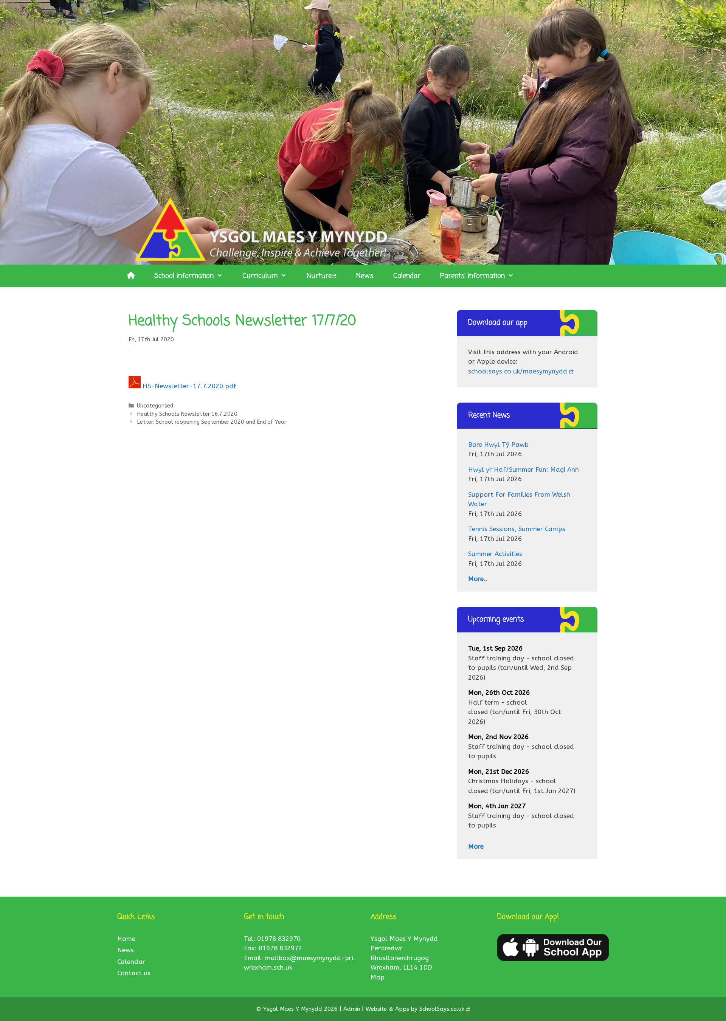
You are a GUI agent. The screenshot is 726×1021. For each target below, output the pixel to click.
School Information (184, 276)
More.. (477, 579)
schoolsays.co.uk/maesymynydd (517, 371)
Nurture (319, 276)
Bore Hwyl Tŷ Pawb (498, 444)
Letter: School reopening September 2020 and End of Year (211, 422)
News (365, 276)
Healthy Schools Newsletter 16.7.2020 (187, 414)
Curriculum (260, 276)
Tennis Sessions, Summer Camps (516, 529)
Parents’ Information (472, 276)
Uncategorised (155, 406)
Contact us (133, 973)
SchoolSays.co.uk (441, 1009)
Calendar (406, 276)
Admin (352, 1009)
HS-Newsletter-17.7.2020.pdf (189, 386)
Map (378, 977)
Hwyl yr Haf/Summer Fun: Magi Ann (523, 469)
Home (126, 938)
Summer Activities (495, 554)
